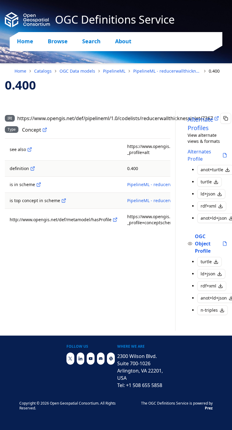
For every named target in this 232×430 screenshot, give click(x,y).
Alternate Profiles (200, 123)
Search (91, 41)
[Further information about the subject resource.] (29, 149)
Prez (209, 408)
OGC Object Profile (203, 243)
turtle (206, 182)
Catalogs (43, 71)
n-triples (209, 310)
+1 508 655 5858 (144, 385)
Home (25, 41)
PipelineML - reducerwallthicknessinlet (167, 71)
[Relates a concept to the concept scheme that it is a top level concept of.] (63, 200)
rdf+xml (208, 206)
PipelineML (114, 71)
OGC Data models (77, 71)
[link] (214, 71)
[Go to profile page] (224, 155)
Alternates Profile (199, 155)
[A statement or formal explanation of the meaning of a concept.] (32, 168)
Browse (58, 41)
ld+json (208, 194)
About (123, 41)
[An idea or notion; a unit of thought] (44, 129)
